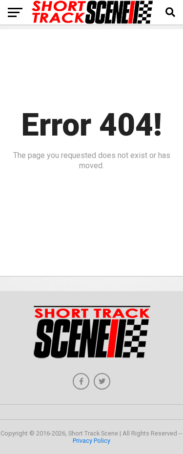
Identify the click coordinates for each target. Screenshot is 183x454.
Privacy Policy (91, 440)
